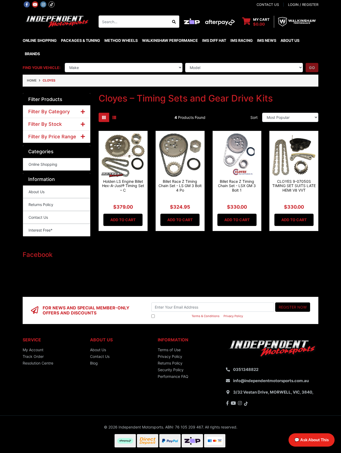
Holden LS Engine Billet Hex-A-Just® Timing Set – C (123, 186)
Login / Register (303, 4)
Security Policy (171, 369)
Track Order (33, 356)
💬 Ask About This (311, 440)
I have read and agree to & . (200, 316)
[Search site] (174, 21)
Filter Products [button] (45, 99)
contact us (268, 4)
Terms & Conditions (206, 316)
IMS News (266, 40)
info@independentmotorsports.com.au (271, 380)
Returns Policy (41, 204)
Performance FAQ (173, 376)
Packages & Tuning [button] (80, 40)
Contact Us (38, 217)
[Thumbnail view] (104, 117)
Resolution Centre (38, 363)
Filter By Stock (45, 124)
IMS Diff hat (214, 40)
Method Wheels (121, 40)
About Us (290, 40)
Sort (254, 117)
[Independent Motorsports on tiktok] (51, 4)
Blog (94, 363)
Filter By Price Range (52, 136)
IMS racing (241, 40)
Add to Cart (123, 219)
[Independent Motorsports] (57, 21)
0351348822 (245, 369)
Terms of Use (169, 349)
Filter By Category (49, 111)
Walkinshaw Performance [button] (170, 40)
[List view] (114, 117)
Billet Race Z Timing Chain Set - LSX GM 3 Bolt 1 (237, 186)
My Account (33, 349)
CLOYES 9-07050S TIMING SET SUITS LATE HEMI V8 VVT (294, 186)
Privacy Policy (233, 316)
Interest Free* (40, 230)
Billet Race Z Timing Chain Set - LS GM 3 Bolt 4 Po (180, 186)
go (312, 67)
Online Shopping (40, 40)
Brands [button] (32, 53)
